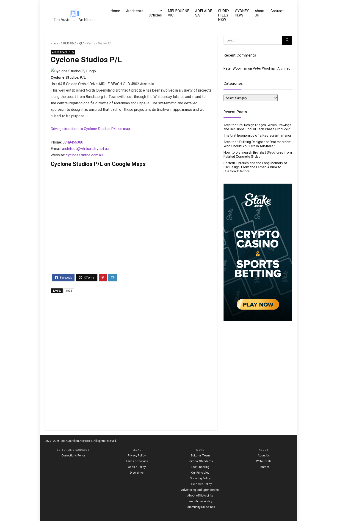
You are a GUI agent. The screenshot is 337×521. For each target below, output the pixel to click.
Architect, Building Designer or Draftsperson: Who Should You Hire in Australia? (257, 144)
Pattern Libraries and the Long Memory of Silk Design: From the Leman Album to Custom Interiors (255, 167)
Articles (155, 15)
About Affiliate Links (200, 495)
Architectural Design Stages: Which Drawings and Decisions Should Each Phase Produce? (257, 127)
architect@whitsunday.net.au (85, 149)
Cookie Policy (137, 467)
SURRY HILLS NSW (223, 15)
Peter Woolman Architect (272, 68)
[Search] (287, 40)
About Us (260, 13)
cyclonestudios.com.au (84, 155)
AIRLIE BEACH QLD (72, 43)
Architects (134, 11)
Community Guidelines (200, 507)
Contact (277, 11)
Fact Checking (200, 467)
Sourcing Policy (200, 478)
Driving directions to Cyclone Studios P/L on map (90, 129)
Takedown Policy (200, 484)
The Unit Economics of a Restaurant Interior (257, 135)
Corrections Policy (73, 455)
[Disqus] (131, 362)
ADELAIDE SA (203, 13)
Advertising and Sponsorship (200, 489)
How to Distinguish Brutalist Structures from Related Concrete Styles (258, 154)
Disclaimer (137, 472)
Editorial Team (200, 455)
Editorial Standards (200, 461)
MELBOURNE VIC (178, 13)
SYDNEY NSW (242, 13)
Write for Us (263, 461)
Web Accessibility (200, 501)
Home (115, 11)
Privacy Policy (137, 455)
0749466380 (73, 142)
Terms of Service (137, 461)
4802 (69, 290)
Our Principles (200, 472)
